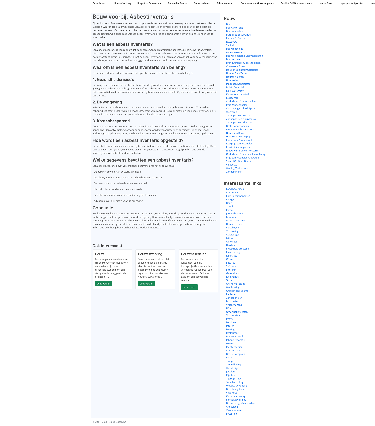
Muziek (230, 343)
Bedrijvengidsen (235, 389)
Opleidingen (233, 234)
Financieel (231, 217)
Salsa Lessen (99, 3)
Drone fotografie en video (240, 403)
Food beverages (235, 189)
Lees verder (103, 283)
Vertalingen (232, 227)
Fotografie (231, 413)
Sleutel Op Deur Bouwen (239, 161)
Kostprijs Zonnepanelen (239, 143)
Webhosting (233, 287)
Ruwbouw (231, 41)
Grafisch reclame (235, 220)
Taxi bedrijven (233, 315)
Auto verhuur (233, 350)
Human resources (236, 224)
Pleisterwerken (234, 347)
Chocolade (232, 406)
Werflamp (231, 112)
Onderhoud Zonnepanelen (241, 101)
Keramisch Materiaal (237, 94)
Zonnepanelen (234, 171)
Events (229, 318)
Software (231, 266)
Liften (229, 308)
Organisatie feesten (237, 311)
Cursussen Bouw (235, 66)
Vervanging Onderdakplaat (241, 108)
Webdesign (232, 368)
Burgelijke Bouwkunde (149, 3)
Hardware (231, 245)
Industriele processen (238, 248)
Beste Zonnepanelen (237, 126)
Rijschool (231, 375)
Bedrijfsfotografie (235, 354)
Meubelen (231, 322)
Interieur (231, 269)
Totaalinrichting (234, 382)
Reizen (229, 357)
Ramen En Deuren (178, 3)
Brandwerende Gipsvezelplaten (257, 3)
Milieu (229, 238)
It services (231, 255)
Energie (230, 199)
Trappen (230, 361)
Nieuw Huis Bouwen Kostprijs (242, 150)
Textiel (229, 280)
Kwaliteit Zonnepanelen (239, 147)
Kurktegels (232, 98)
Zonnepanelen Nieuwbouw (241, 119)
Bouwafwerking (122, 3)
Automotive (232, 192)
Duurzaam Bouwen (236, 133)
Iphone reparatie (235, 340)
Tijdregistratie (234, 378)
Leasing (230, 329)
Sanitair (230, 45)
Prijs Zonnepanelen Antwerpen (243, 157)
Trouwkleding (233, 364)
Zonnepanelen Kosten (238, 115)
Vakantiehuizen (234, 410)
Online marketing (235, 283)
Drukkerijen (232, 301)
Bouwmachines (202, 3)
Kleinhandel (232, 276)
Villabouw (231, 164)
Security (230, 262)
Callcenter (231, 241)
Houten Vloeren (235, 76)
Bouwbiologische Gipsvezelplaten (244, 55)
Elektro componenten (238, 196)
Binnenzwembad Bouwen (240, 129)
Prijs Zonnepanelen (237, 105)
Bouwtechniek (234, 59)
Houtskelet (232, 80)
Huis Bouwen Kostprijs (238, 136)
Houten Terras (325, 3)
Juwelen (230, 371)
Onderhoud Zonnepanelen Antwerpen (247, 154)
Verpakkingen (233, 231)
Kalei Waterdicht (235, 90)
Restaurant (232, 333)
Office (229, 259)
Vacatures (231, 392)
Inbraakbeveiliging (236, 399)
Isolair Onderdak (235, 87)
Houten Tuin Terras (236, 73)
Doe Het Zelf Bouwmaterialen (296, 3)
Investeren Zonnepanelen (240, 140)
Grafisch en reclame (237, 290)
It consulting (233, 252)
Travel (229, 206)
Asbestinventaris (225, 3)
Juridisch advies (234, 213)
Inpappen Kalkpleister (351, 3)
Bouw (229, 24)
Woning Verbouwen (237, 168)
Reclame (231, 294)
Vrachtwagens (234, 304)
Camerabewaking (235, 396)
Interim (230, 326)
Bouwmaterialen (235, 31)
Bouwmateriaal (234, 336)
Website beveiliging (236, 385)
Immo (229, 210)
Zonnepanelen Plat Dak (239, 122)
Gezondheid (233, 273)
